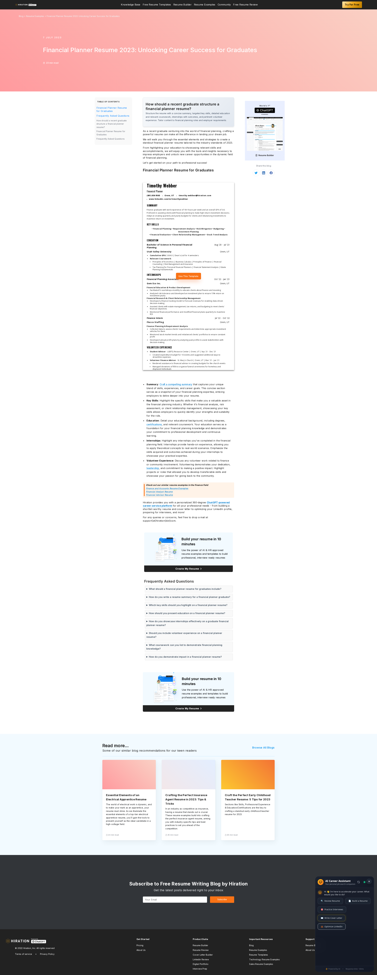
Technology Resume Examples (264, 959)
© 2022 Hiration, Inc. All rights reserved (34, 948)
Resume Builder (182, 4)
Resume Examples (204, 4)
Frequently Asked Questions (112, 115)
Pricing (140, 945)
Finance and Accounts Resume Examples (167, 488)
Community (224, 4)
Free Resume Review (245, 4)
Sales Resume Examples (261, 964)
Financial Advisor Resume (159, 495)
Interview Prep (200, 969)
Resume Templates (258, 955)
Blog (251, 945)
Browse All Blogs (263, 747)
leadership (153, 468)
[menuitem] (130, 4)
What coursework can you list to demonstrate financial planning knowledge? (184, 647)
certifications (154, 424)
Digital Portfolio (200, 964)
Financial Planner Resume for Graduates (111, 109)
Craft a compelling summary (176, 384)
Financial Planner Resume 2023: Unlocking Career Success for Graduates (83, 16)
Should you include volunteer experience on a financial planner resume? (184, 635)
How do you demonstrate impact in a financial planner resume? (185, 656)
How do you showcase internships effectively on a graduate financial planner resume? (187, 623)
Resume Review (201, 950)
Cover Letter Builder (203, 955)
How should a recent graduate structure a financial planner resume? (111, 123)
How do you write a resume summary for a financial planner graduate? (189, 597)
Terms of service (23, 954)
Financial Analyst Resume (159, 491)
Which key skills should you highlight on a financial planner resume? (188, 605)
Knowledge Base (130, 4)
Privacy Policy (47, 954)
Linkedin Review (201, 959)
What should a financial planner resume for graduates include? (185, 588)
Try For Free (352, 4)
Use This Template (188, 276)
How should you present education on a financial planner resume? (187, 613)
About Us (141, 950)
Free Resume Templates (157, 4)
